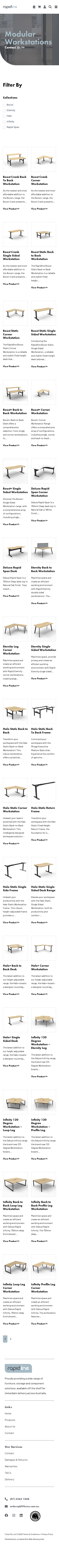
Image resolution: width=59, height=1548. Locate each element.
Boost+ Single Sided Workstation (15, 490)
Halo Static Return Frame (43, 809)
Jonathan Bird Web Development (30, 1539)
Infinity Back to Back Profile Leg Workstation (41, 1205)
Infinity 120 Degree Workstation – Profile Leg (40, 1125)
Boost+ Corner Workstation (40, 411)
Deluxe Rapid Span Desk (12, 569)
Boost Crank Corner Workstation (39, 180)
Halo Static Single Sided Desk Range (43, 888)
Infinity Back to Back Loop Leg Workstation (13, 1205)
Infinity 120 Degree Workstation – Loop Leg (12, 1125)
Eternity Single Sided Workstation (43, 648)
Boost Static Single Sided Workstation (43, 332)
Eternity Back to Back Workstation (43, 569)
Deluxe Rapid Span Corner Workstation (40, 492)
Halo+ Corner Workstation (40, 967)
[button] (50, 7)
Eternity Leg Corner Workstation (11, 650)
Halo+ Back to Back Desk (12, 967)
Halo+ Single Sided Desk (11, 1039)
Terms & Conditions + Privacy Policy (38, 1534)
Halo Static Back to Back (15, 730)
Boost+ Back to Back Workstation (15, 411)
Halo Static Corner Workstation (15, 809)
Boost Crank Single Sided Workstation (11, 255)
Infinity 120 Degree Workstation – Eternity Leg (40, 1042)
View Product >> (11, 209)
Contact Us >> (15, 47)
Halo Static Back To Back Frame (42, 730)
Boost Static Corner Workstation (11, 334)
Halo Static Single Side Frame (14, 888)
